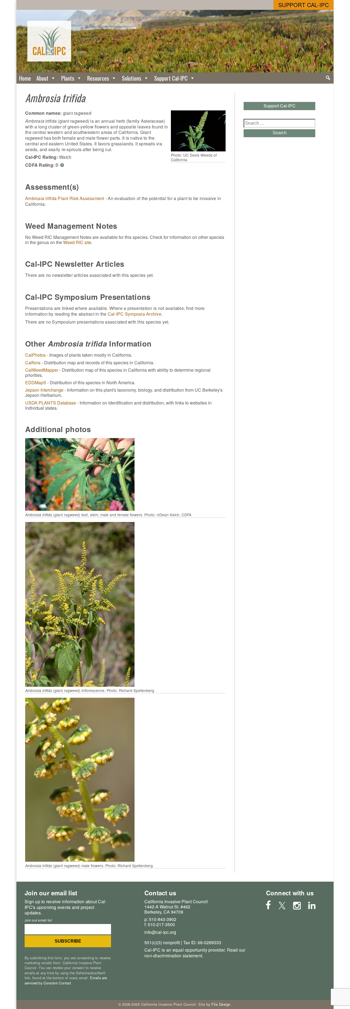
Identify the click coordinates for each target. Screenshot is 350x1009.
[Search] (328, 77)
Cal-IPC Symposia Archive (134, 314)
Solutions (131, 78)
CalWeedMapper (41, 370)
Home (25, 78)
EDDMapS (35, 382)
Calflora (32, 362)
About (42, 78)
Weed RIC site (77, 242)
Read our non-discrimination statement (195, 953)
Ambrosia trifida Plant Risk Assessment (64, 198)
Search (280, 132)
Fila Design (221, 1004)
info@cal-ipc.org (160, 932)
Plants (67, 78)
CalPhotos (35, 355)
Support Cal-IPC (303, 5)
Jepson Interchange (44, 390)
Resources (98, 78)
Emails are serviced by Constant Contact (66, 980)
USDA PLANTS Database (50, 403)
